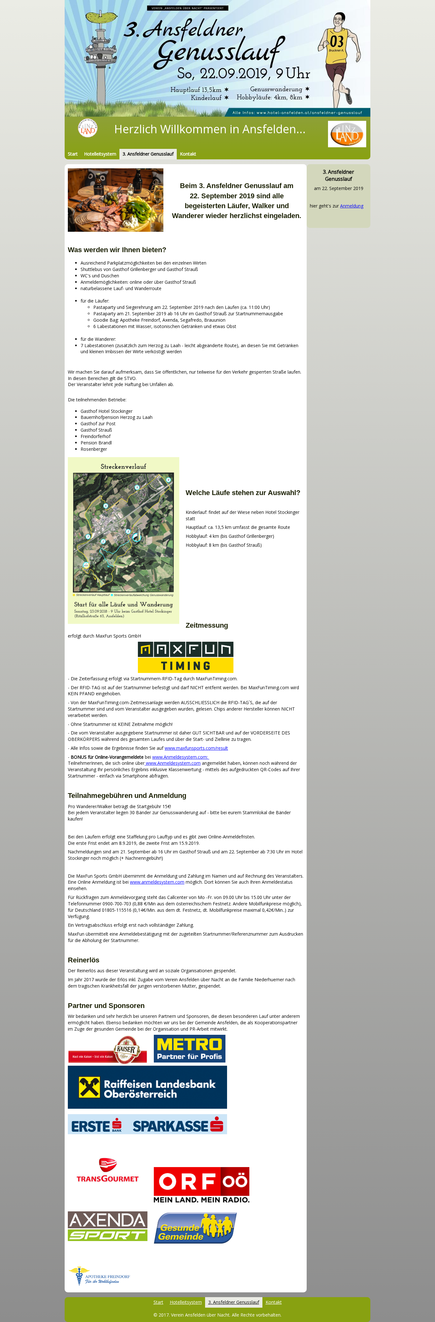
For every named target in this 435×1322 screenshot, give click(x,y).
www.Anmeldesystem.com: (180, 757)
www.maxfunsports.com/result (196, 748)
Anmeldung (351, 206)
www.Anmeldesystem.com (173, 763)
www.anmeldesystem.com (157, 882)
